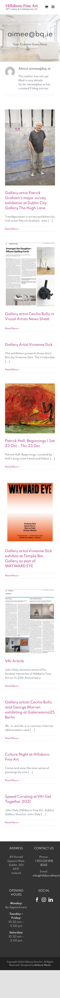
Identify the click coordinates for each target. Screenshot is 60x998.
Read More (11, 229)
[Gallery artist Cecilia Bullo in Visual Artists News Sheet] (30, 275)
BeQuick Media (43, 965)
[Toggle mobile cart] (46, 7)
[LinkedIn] (50, 899)
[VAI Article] (30, 621)
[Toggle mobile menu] (53, 7)
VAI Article (14, 661)
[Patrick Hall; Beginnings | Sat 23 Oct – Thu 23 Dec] (30, 408)
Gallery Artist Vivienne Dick (28, 345)
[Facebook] (37, 899)
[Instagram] (44, 899)
